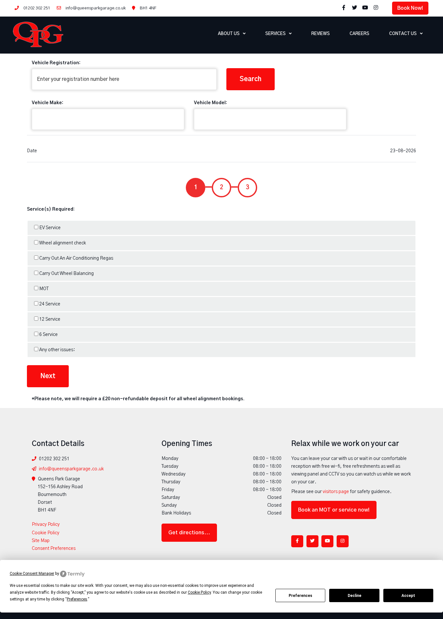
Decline (354, 595)
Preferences (300, 595)
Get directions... (189, 532)
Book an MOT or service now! (334, 510)
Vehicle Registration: (56, 63)
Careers (359, 34)
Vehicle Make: (47, 103)
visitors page (336, 491)
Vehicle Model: (210, 103)
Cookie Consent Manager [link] (32, 573)
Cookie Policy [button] (199, 592)
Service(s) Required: (51, 209)
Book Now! (410, 8)
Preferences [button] (77, 599)
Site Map (41, 541)
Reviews (320, 34)
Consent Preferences (54, 548)
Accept (408, 595)
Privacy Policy (46, 524)
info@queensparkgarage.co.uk (96, 8)
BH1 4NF (148, 8)
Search (250, 79)
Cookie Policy (45, 533)
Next (47, 376)
